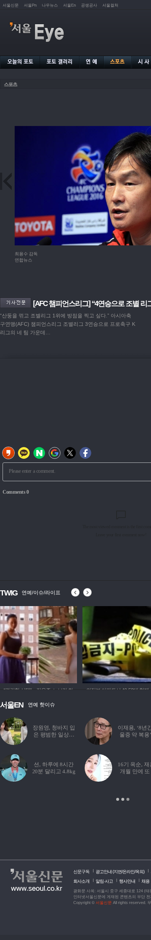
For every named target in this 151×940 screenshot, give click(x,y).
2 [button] (122, 799)
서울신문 (11, 5)
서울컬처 (110, 5)
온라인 (128, 871)
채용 (145, 881)
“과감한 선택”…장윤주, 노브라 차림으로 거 (88, 735)
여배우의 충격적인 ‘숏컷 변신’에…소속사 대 (87, 771)
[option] (38, 643)
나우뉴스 (50, 5)
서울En (69, 5)
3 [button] (127, 799)
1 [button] (117, 799)
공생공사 (89, 5)
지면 (118, 871)
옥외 (139, 871)
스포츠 (10, 84)
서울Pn (30, 5)
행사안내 (127, 881)
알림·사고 (104, 881)
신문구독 (81, 871)
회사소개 (81, 881)
